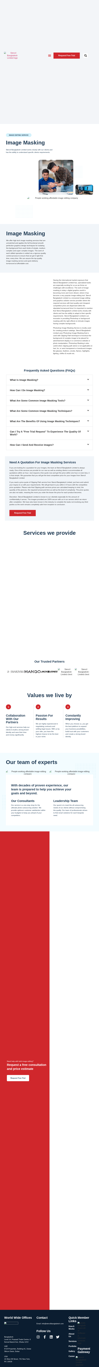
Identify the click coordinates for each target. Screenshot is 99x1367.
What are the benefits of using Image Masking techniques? (45, 421)
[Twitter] (57, 1337)
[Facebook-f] (44, 1337)
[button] (49, 55)
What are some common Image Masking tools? (37, 400)
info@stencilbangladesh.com (53, 1324)
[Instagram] (38, 1337)
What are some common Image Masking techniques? (41, 411)
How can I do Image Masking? (27, 390)
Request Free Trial (18, 1078)
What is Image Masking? (24, 380)
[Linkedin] (51, 1337)
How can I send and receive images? (32, 445)
